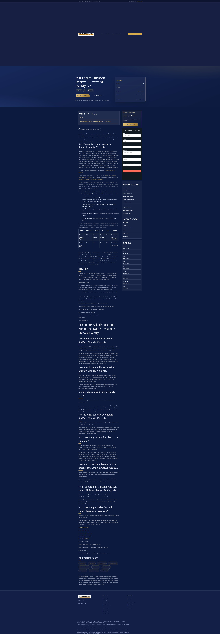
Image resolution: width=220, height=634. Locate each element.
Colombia (125, 286)
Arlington (125, 256)
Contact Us (118, 34)
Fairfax (124, 246)
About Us (107, 34)
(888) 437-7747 (140, 1)
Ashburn (125, 251)
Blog (112, 34)
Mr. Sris (81, 117)
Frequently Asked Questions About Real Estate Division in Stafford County (95, 121)
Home (102, 34)
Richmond (125, 261)
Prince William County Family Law (85, 533)
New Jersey (125, 271)
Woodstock (125, 281)
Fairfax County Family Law (83, 530)
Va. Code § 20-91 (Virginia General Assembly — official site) (90, 179)
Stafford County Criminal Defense (85, 535)
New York (125, 276)
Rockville (125, 266)
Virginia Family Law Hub (83, 527)
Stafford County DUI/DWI (83, 538)
